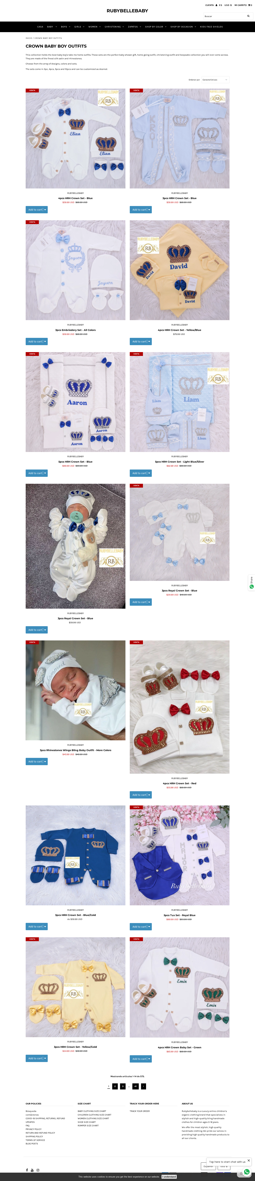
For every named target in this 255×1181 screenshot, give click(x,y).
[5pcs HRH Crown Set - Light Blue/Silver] (180, 402)
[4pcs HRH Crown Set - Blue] (75, 139)
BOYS (64, 26)
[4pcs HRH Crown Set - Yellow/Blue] (180, 270)
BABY (50, 26)
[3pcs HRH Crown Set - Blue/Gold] (75, 855)
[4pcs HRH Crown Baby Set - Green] (180, 987)
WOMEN (92, 26)
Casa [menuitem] (40, 26)
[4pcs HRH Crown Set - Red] (180, 707)
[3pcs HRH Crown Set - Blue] (180, 139)
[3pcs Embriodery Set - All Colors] (75, 270)
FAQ (27, 1125)
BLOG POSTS (32, 1143)
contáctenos (32, 1114)
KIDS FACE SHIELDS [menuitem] (211, 26)
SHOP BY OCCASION (182, 26)
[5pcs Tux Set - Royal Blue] (180, 855)
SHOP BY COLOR (154, 26)
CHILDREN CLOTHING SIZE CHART (94, 1114)
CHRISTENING (113, 26)
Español (208, 1166)
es (220, 5)
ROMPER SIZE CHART (88, 1125)
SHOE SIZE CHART (87, 1122)
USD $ (228, 5)
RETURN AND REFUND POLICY (40, 1132)
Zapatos (133, 26)
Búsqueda (31, 1111)
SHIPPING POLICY (34, 1136)
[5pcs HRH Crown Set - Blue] (75, 402)
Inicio (29, 38)
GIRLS (77, 26)
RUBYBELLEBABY (127, 11)
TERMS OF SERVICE (35, 1140)
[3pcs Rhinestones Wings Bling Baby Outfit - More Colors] (75, 690)
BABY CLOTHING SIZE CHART (92, 1111)
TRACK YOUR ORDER (140, 1111)
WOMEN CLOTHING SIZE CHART (93, 1118)
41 (135, 1086)
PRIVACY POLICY (33, 1129)
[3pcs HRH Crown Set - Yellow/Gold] (75, 987)
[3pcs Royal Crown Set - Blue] (75, 546)
